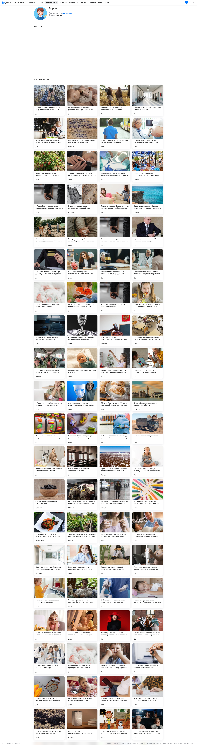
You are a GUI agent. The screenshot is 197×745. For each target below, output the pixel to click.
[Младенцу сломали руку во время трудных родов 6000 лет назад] (49, 232)
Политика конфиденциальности (149, 743)
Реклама (17, 743)
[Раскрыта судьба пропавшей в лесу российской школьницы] (49, 100)
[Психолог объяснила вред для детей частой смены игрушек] (82, 428)
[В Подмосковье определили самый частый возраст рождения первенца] (115, 691)
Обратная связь (188, 743)
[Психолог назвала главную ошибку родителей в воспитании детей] (147, 461)
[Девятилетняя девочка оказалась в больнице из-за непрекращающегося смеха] (147, 100)
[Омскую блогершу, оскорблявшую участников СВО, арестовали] (115, 330)
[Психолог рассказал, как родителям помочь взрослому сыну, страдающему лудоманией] (49, 428)
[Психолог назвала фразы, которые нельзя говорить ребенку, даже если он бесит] (115, 199)
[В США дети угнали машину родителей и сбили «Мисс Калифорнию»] (49, 330)
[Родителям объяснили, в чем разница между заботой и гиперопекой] (82, 691)
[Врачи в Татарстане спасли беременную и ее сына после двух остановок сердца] (147, 133)
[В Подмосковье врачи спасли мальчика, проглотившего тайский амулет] (115, 593)
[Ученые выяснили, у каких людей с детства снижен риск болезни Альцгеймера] (49, 625)
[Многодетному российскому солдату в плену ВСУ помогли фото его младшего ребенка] (49, 363)
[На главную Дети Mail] (8, 2)
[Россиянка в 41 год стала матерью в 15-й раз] (82, 363)
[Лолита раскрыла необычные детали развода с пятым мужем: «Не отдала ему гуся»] (115, 625)
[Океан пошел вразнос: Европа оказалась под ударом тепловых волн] (147, 199)
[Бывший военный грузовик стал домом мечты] (147, 428)
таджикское (67, 13)
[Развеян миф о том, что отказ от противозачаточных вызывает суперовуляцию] (115, 527)
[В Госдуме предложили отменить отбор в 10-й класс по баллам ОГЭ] (147, 330)
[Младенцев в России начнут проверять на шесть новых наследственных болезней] (82, 658)
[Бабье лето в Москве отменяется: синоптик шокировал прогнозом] (115, 494)
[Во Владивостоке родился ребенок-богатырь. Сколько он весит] (82, 100)
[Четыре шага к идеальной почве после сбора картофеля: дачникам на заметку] (49, 724)
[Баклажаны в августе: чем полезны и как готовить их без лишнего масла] (49, 527)
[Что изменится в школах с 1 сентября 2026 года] (82, 461)
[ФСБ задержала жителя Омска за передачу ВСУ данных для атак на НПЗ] (82, 494)
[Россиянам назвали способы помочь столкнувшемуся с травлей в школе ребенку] (115, 560)
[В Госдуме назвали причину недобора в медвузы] (49, 658)
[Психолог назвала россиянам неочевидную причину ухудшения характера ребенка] (115, 658)
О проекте (108, 743)
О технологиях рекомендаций (129, 743)
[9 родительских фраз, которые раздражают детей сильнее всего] (82, 166)
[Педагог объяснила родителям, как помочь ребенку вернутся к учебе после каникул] (115, 363)
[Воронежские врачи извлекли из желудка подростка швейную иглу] (115, 166)
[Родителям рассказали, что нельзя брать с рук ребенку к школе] (82, 560)
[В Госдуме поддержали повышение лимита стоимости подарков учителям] (82, 264)
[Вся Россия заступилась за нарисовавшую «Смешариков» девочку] (147, 494)
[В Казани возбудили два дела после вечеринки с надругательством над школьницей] (115, 297)
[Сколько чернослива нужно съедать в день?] (49, 494)
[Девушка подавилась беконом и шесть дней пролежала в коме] (49, 560)
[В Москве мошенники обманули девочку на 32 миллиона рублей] (49, 264)
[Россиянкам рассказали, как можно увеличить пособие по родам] (147, 560)
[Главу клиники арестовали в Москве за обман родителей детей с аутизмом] (115, 264)
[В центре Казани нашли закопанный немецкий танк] (82, 199)
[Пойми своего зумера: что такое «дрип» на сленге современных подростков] (147, 625)
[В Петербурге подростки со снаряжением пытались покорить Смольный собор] (49, 199)
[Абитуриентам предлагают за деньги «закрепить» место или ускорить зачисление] (82, 396)
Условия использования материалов (171, 743)
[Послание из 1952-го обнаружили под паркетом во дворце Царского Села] (82, 133)
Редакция (116, 743)
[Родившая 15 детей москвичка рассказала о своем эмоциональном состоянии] (49, 297)
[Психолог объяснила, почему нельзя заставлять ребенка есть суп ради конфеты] (49, 133)
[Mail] (3, 2)
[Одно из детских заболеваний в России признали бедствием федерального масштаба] (147, 297)
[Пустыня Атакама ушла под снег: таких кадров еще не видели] (115, 461)
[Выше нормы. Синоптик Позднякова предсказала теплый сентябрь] (147, 166)
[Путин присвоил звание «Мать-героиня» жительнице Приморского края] (147, 232)
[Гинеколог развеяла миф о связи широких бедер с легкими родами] (49, 461)
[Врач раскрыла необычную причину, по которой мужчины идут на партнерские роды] (147, 527)
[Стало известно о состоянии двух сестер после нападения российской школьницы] (115, 133)
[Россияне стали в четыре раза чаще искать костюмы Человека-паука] (147, 724)
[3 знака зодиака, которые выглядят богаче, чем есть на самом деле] (82, 593)
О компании (9, 743)
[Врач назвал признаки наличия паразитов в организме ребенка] (147, 264)
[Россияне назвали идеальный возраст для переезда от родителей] (147, 658)
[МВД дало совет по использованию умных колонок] (82, 724)
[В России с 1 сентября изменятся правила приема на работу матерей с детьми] (49, 396)
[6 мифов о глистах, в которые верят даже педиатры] (49, 593)
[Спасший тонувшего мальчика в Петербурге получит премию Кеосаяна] (82, 330)
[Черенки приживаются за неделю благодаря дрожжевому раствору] (82, 527)
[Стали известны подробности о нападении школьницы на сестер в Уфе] (115, 232)
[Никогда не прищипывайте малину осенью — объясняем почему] (49, 166)
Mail (3, 743)
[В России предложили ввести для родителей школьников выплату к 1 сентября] (115, 428)
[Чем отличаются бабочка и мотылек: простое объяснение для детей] (49, 691)
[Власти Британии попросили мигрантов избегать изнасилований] (147, 396)
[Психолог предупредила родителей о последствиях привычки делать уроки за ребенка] (147, 363)
